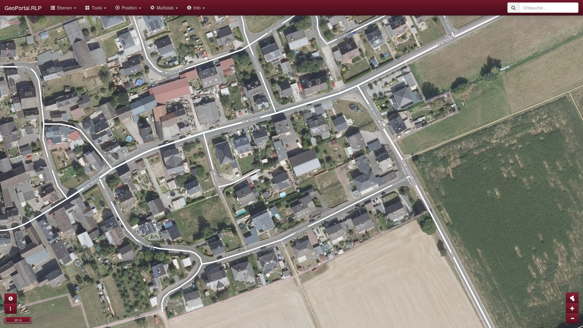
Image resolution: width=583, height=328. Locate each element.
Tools (97, 8)
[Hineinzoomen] (572, 308)
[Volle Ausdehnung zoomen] (572, 297)
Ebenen (65, 8)
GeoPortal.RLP (23, 8)
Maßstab (166, 8)
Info (197, 8)
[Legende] (11, 308)
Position (130, 8)
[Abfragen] (11, 298)
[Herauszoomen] (572, 318)
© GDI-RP (13, 22)
